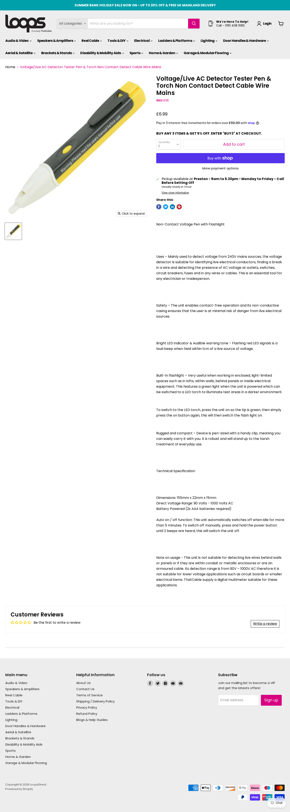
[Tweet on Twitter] (165, 206)
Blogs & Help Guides (92, 720)
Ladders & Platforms (175, 40)
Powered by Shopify (19, 789)
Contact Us (85, 689)
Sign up (271, 700)
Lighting (208, 40)
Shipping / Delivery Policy (95, 701)
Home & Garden (162, 53)
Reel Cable (90, 40)
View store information (175, 192)
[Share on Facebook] (158, 206)
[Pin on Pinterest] (179, 206)
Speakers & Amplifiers (55, 40)
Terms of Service (89, 695)
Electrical (142, 40)
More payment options (220, 168)
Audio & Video (17, 40)
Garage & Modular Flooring (206, 53)
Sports (135, 53)
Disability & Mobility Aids (100, 53)
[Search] (194, 23)
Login (267, 23)
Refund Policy (86, 713)
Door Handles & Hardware (244, 40)
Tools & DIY (116, 40)
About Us (83, 683)
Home (10, 67)
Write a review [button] (265, 623)
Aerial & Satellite (19, 53)
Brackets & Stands (56, 53)
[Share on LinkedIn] (172, 206)
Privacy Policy (86, 707)
